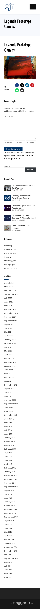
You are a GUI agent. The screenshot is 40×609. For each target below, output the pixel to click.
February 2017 (10, 449)
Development (10, 253)
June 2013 (8, 570)
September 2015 (11, 487)
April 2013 (8, 577)
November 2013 (10, 551)
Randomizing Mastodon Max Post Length (23, 207)
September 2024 (11, 321)
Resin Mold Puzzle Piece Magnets (21, 227)
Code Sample (10, 249)
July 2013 (8, 566)
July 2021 (8, 392)
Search (7, 166)
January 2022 (9, 381)
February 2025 (10, 309)
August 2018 (9, 426)
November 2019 (10, 415)
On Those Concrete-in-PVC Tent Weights (23, 187)
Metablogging (10, 261)
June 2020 (8, 407)
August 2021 (9, 388)
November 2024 (11, 313)
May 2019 (8, 422)
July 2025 (8, 298)
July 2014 (8, 524)
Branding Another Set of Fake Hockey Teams (22, 197)
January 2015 (9, 502)
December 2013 (10, 547)
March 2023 (9, 358)
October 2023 (10, 343)
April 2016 (8, 464)
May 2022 (8, 373)
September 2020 (11, 404)
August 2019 (9, 419)
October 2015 (10, 483)
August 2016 (9, 453)
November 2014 (10, 509)
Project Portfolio (11, 268)
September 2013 (11, 558)
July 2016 (8, 456)
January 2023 (9, 366)
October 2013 (9, 554)
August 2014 (9, 521)
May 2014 (8, 532)
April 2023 (8, 355)
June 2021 (8, 396)
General (7, 257)
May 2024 (8, 332)
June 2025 (8, 302)
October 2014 (10, 513)
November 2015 (10, 479)
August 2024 (9, 324)
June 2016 (8, 460)
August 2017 (9, 445)
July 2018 (8, 430)
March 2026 (9, 287)
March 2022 (9, 377)
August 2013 (9, 562)
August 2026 (9, 283)
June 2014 (8, 528)
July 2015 (8, 494)
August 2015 (9, 490)
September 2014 (11, 517)
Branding (8, 246)
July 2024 (8, 328)
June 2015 (8, 498)
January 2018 (9, 438)
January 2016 (9, 472)
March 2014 (9, 539)
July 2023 (8, 347)
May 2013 (8, 573)
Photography (9, 264)
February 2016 (10, 468)
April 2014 (8, 536)
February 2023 (10, 362)
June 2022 (8, 370)
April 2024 (8, 336)
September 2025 (11, 294)
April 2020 (8, 411)
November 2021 (10, 385)
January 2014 (9, 543)
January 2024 (10, 339)
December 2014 (11, 505)
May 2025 (8, 305)
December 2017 (10, 441)
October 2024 (10, 317)
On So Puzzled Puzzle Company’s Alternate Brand (24, 217)
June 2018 (8, 434)
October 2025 (10, 290)
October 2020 (10, 400)
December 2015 (10, 475)
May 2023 (8, 351)
